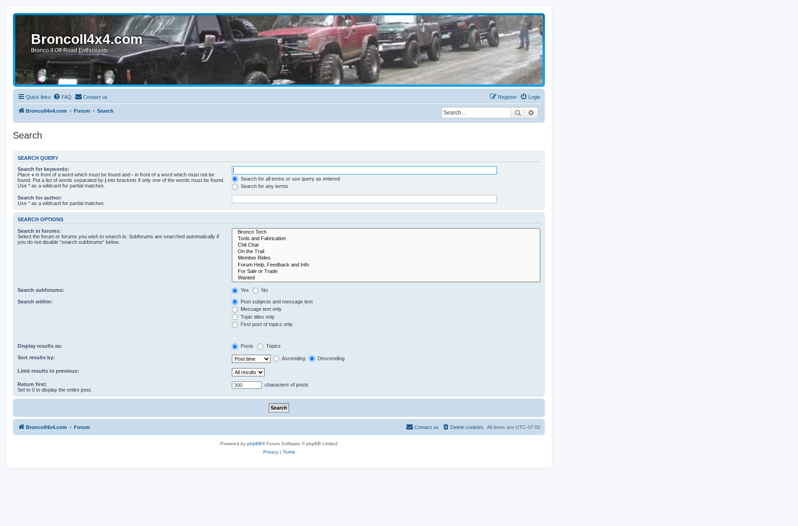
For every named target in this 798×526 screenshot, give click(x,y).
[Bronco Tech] (386, 232)
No (264, 290)
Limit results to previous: (48, 371)
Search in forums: (39, 231)
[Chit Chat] (386, 245)
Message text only (260, 309)
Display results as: (40, 346)
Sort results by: (36, 357)
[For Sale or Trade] (386, 271)
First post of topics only (266, 324)
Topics (273, 346)
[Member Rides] (386, 258)
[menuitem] (62, 97)
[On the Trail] (386, 251)
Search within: (35, 301)
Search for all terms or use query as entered (289, 178)
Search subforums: (41, 290)
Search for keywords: (43, 169)
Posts (246, 346)
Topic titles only (257, 317)
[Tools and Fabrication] (386, 239)
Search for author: (40, 197)
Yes (244, 290)
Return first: (32, 384)
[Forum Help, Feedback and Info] (386, 265)
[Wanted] (386, 278)
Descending (330, 358)
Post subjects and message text (276, 301)
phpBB (254, 443)
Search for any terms (263, 186)
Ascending (293, 358)
